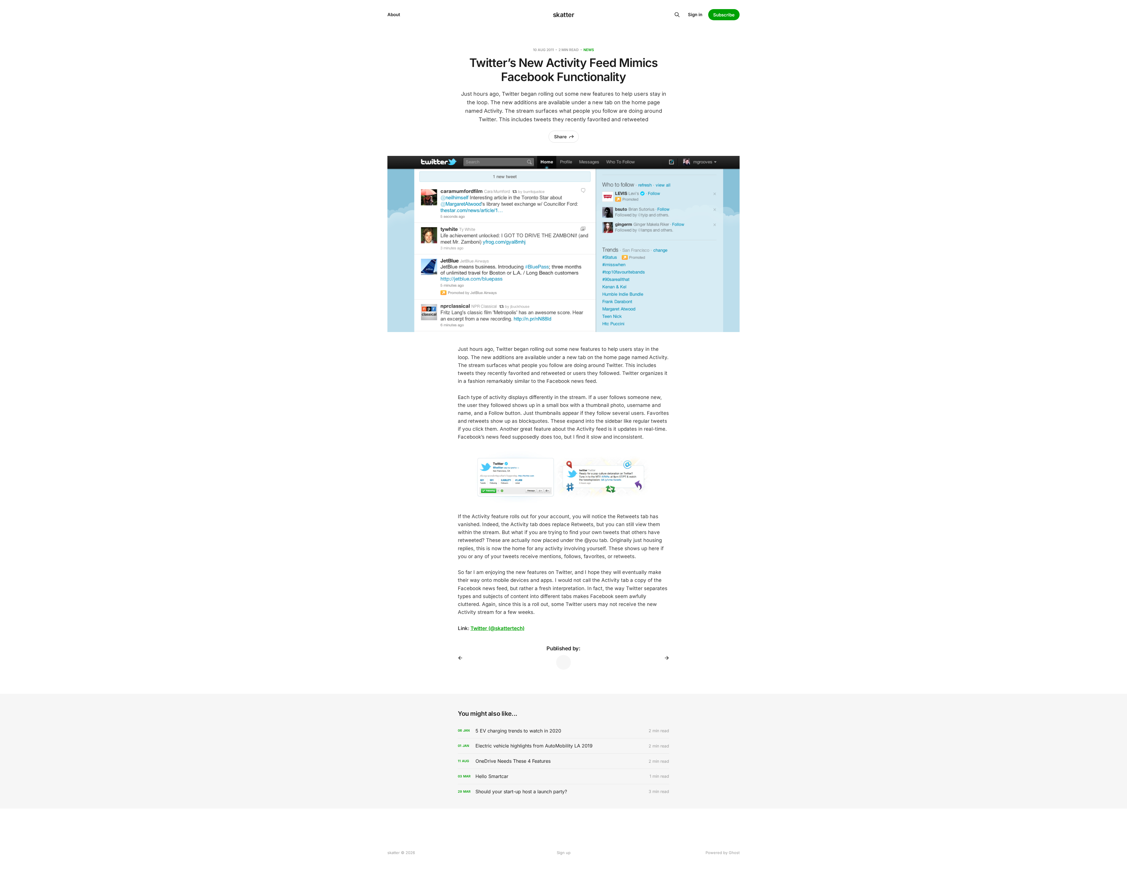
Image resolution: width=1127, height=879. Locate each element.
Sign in (695, 14)
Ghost (734, 852)
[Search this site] (677, 14)
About (393, 14)
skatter (563, 14)
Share (560, 136)
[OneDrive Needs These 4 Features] (563, 761)
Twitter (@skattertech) (497, 628)
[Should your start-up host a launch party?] (563, 791)
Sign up (564, 852)
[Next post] (664, 658)
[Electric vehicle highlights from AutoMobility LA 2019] (563, 745)
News (588, 50)
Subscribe (724, 15)
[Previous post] (462, 658)
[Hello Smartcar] (563, 776)
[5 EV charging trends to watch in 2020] (563, 730)
